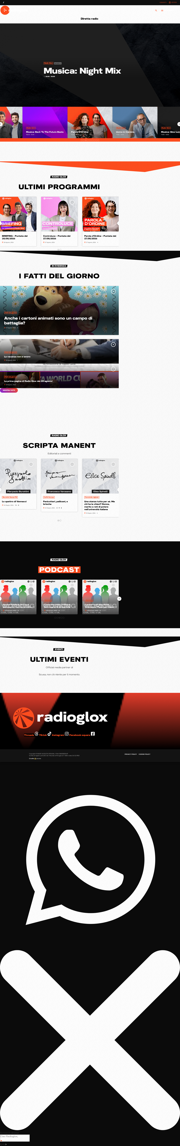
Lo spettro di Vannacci (96, 501)
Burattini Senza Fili (92, 497)
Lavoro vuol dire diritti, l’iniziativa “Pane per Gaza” (17, 606)
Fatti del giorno (10, 313)
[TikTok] (135, 10)
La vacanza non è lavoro (17, 356)
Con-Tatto (48, 497)
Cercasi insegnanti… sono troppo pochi (58, 606)
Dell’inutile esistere (53, 501)
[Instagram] (142, 10)
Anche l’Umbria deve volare (100, 607)
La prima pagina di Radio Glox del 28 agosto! (28, 381)
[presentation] (119, 599)
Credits (32, 758)
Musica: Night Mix (82, 70)
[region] (59, 414)
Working (7, 601)
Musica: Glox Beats (126, 132)
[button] (81, 140)
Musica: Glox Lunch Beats (85, 132)
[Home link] (15, 10)
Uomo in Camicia (35, 132)
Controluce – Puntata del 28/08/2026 (56, 237)
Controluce (167, 132)
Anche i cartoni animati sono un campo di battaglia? (48, 320)
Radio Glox (48, 63)
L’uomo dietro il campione (16, 501)
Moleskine (6, 497)
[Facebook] (149, 10)
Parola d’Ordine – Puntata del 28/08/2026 (100, 237)
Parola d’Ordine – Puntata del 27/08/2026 (18, 237)
